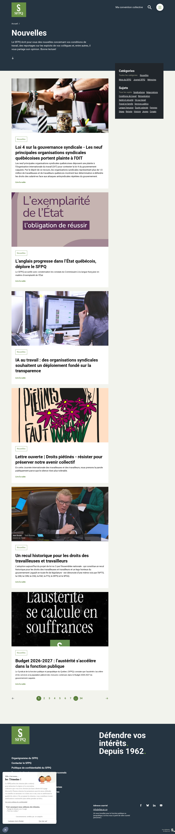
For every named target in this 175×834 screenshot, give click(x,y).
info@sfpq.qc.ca (100, 809)
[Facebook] (140, 805)
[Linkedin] (154, 805)
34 (81, 698)
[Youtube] (161, 805)
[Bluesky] (147, 805)
